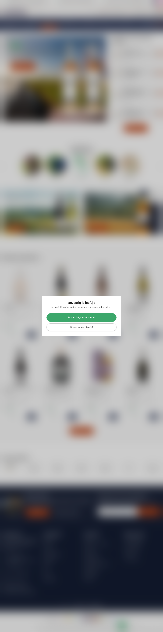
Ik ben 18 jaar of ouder (81, 317)
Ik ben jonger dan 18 (81, 327)
